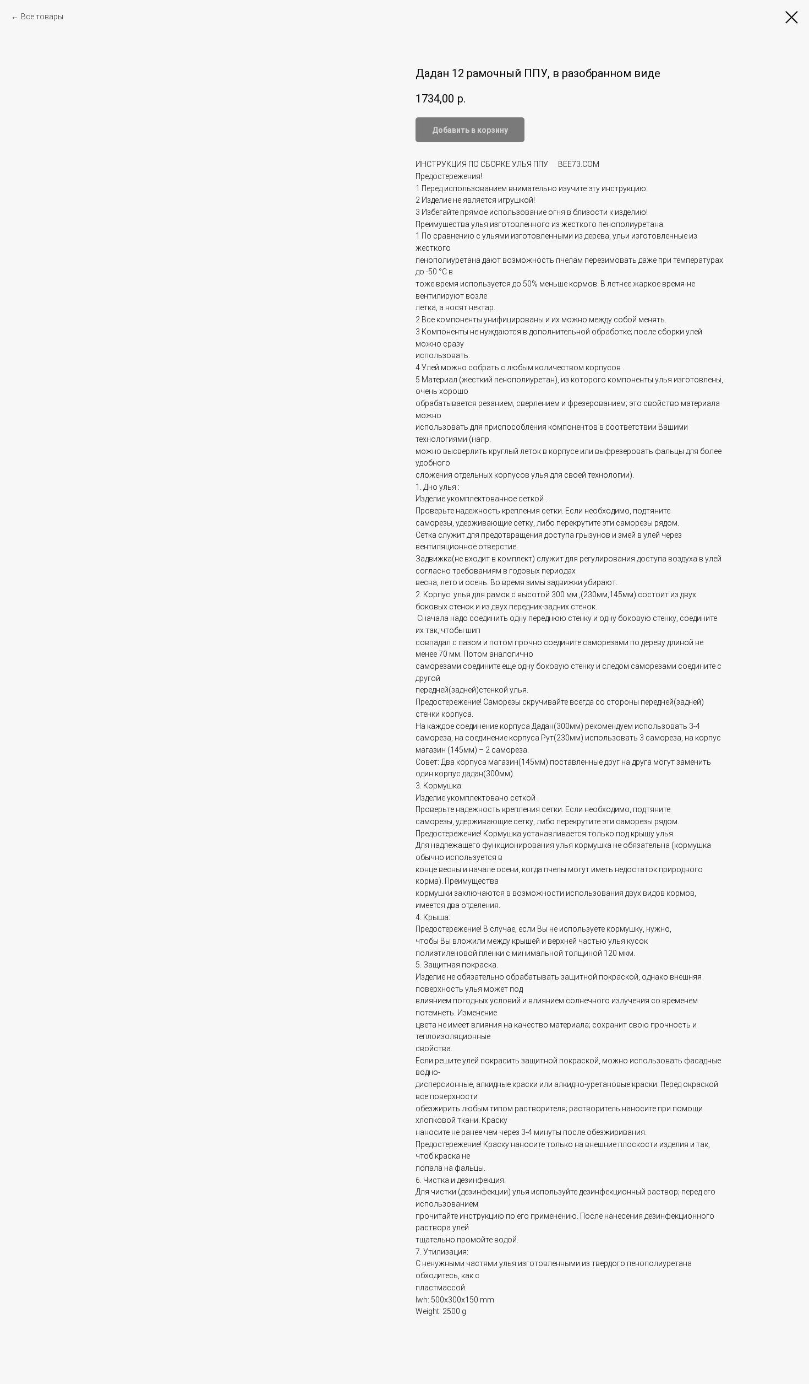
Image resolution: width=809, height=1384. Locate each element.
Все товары (42, 16)
